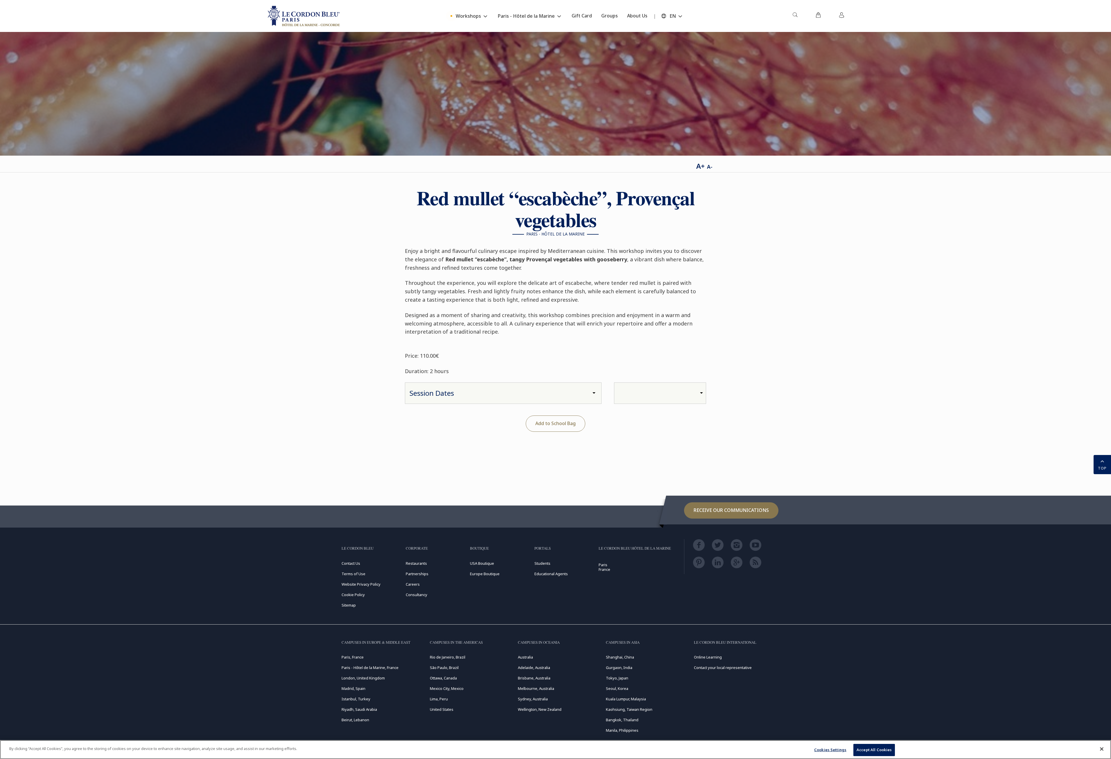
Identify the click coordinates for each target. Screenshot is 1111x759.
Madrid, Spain (353, 688)
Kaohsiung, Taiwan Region (629, 709)
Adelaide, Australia (534, 667)
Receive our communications (731, 510)
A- (709, 166)
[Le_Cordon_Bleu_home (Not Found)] (304, 16)
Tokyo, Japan (617, 678)
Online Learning (708, 657)
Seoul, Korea (617, 688)
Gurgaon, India (619, 667)
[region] (555, 749)
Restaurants (416, 563)
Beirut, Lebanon (355, 719)
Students (542, 563)
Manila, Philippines (622, 730)
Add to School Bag (555, 423)
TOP (1102, 468)
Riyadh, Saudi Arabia (359, 709)
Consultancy (416, 594)
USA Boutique (482, 563)
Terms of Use (353, 573)
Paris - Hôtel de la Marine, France (370, 667)
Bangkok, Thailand (622, 719)
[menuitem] (795, 16)
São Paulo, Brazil (444, 667)
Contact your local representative (723, 667)
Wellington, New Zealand (539, 709)
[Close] (1101, 748)
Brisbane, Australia (534, 678)
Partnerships (417, 573)
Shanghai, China (620, 657)
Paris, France (353, 657)
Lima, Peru (439, 699)
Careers (413, 584)
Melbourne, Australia (536, 688)
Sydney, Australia (533, 699)
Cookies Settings (830, 749)
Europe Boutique (485, 573)
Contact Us (351, 563)
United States (441, 709)
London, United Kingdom (363, 678)
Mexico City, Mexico (447, 688)
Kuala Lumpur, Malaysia (626, 699)
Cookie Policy (353, 594)
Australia (525, 657)
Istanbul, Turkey (356, 699)
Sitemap (349, 605)
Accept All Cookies (874, 749)
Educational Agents (551, 573)
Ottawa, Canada (443, 678)
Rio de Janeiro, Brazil (447, 657)
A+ (700, 166)
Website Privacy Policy (361, 584)
